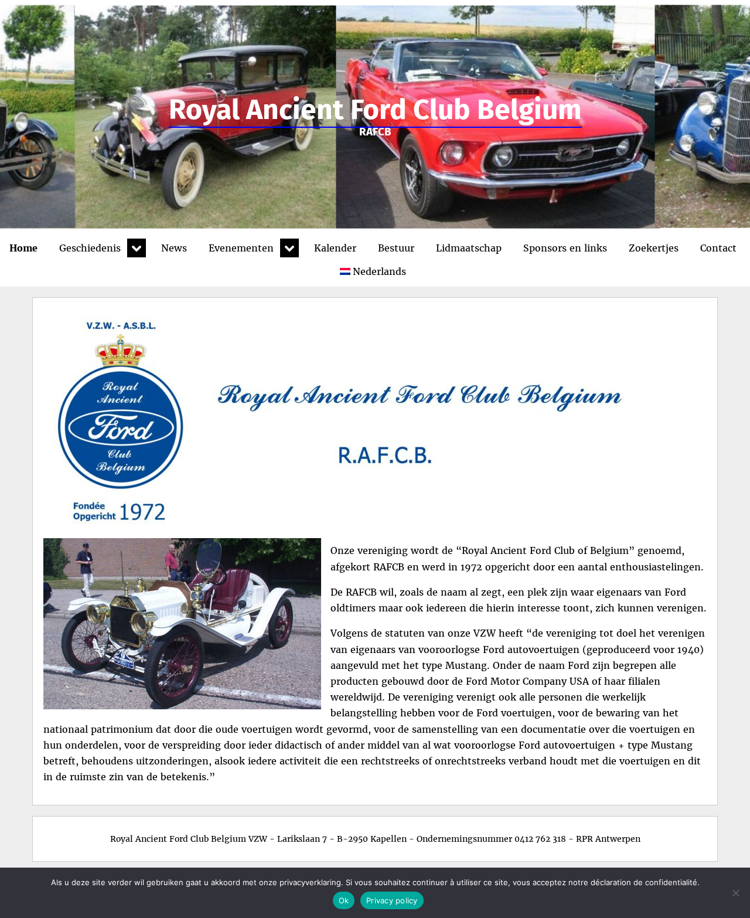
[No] (735, 893)
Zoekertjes (654, 248)
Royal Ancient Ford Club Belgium (375, 110)
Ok (344, 900)
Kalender (335, 248)
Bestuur (396, 248)
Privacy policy (392, 900)
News (174, 248)
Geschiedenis (90, 248)
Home (23, 248)
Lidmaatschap (469, 248)
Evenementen (241, 248)
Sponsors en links (565, 248)
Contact (718, 248)
